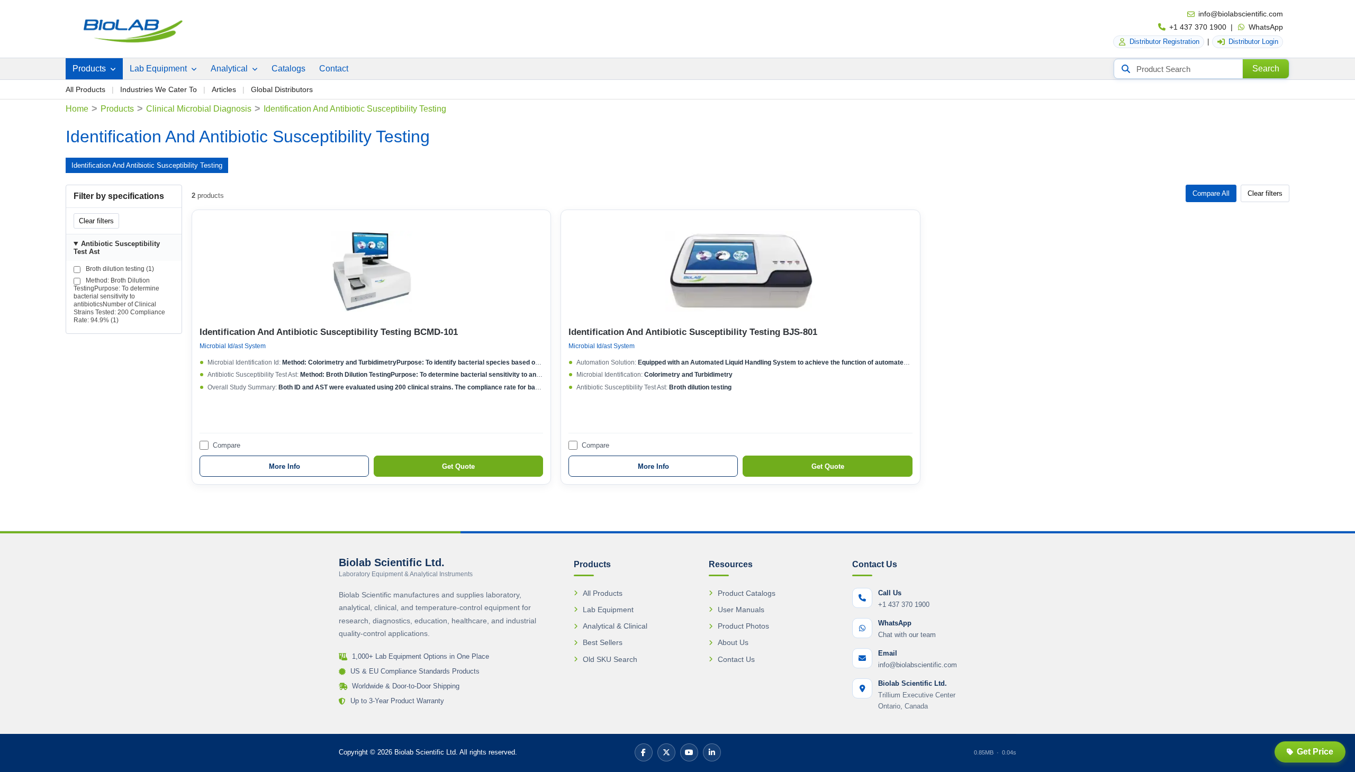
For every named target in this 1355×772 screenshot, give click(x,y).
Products (90, 68)
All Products (85, 89)
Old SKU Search (610, 659)
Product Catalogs (746, 593)
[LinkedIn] (712, 752)
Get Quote (458, 466)
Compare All (1211, 193)
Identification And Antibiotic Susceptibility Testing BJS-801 (692, 332)
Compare (226, 445)
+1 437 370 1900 (1197, 27)
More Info (284, 466)
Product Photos (743, 626)
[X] (666, 752)
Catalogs (288, 68)
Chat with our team (907, 635)
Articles (224, 89)
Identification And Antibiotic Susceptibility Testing (146, 165)
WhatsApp (1266, 27)
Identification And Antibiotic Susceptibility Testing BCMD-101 (329, 332)
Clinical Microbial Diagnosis (198, 108)
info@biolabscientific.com (1240, 14)
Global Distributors (282, 89)
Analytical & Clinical (615, 626)
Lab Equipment (159, 68)
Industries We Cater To (158, 89)
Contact (333, 68)
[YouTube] (689, 752)
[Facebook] (644, 752)
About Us (733, 642)
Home (77, 108)
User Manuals (741, 609)
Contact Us (736, 659)
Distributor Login (1253, 42)
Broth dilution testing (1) (119, 269)
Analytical (230, 68)
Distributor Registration (1164, 42)
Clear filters (96, 221)
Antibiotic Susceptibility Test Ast (117, 248)
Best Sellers (602, 642)
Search (1265, 68)
